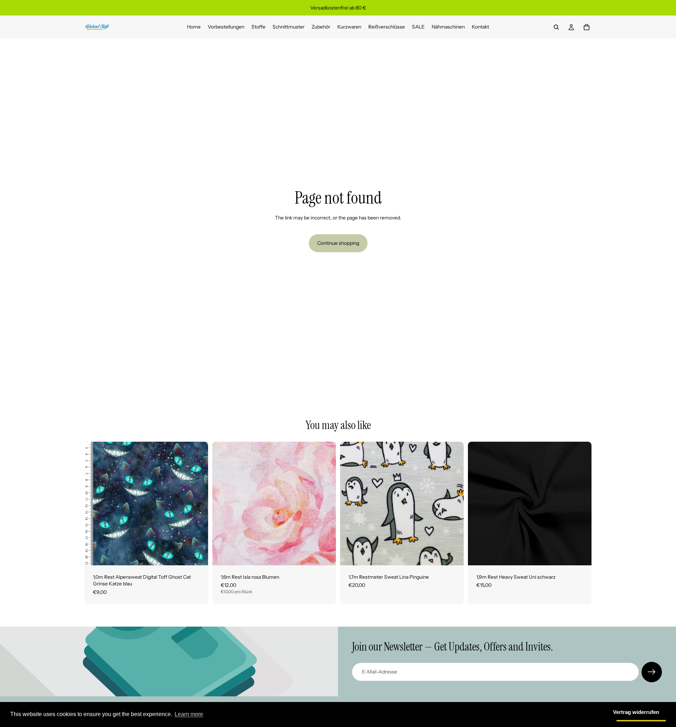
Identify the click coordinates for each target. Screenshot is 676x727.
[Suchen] (556, 27)
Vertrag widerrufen (636, 712)
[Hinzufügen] (197, 554)
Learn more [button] (189, 714)
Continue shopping (338, 243)
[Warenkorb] (586, 27)
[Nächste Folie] (325, 503)
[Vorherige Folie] (222, 503)
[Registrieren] (651, 672)
